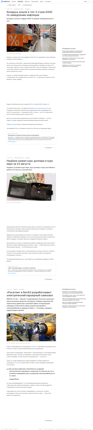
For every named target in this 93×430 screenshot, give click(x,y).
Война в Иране (12, 5)
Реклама (10, 429)
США (12, 245)
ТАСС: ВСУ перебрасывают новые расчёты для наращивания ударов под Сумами (74, 299)
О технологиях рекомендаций (48, 429)
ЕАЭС (35, 57)
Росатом (33, 346)
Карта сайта (88, 429)
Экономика (27, 8)
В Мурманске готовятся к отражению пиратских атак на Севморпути (71, 66)
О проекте (40, 429)
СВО (19, 5)
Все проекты (15, 429)
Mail (2, 429)
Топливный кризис (27, 5)
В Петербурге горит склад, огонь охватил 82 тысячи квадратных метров (73, 296)
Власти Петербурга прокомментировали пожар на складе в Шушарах (72, 303)
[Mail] (2, 1)
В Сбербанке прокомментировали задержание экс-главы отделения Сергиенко (74, 55)
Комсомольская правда (18, 8)
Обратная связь (82, 429)
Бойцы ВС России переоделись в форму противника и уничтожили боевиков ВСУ (72, 292)
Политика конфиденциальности (61, 429)
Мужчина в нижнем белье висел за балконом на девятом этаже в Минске (73, 306)
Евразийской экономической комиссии (40, 108)
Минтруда (13, 124)
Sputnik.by (16, 289)
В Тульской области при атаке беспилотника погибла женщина (73, 62)
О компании (6, 429)
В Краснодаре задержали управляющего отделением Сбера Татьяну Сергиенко (72, 51)
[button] (31, 38)
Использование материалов (73, 429)
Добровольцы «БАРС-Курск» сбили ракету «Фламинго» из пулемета (73, 58)
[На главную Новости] (6, 1)
